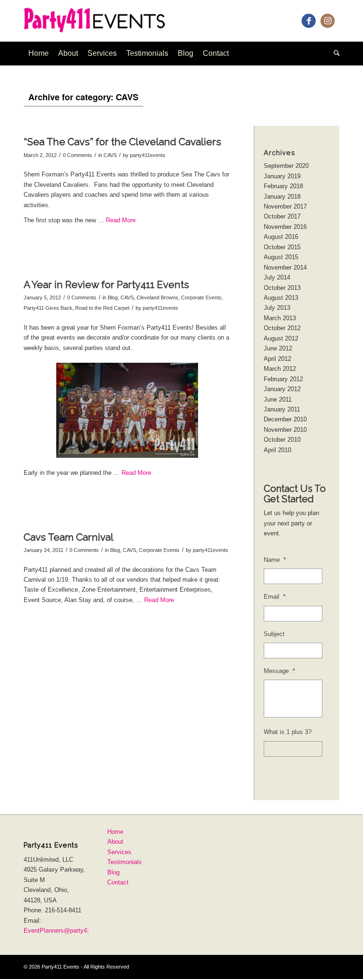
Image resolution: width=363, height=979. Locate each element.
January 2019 (282, 176)
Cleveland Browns (157, 297)
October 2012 (282, 328)
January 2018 (282, 196)
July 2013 (277, 307)
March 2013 (280, 318)
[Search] (334, 53)
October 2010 (282, 439)
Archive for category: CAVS (83, 97)
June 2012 (278, 348)
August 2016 (281, 236)
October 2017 (282, 216)
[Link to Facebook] (309, 21)
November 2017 (285, 206)
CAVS (110, 155)
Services (119, 852)
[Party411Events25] (103, 21)
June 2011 (278, 399)
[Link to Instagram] (327, 21)
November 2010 (285, 429)
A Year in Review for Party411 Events (106, 284)
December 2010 (285, 419)
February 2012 (283, 379)
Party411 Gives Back (48, 308)
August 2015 (281, 257)
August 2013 (281, 297)
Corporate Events (201, 297)
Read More (121, 220)
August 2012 (281, 338)
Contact (118, 882)
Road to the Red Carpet (102, 308)
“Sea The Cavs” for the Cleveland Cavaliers (122, 142)
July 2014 (277, 277)
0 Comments (77, 155)
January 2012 (282, 389)
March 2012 (280, 368)
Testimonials (124, 861)
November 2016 (285, 226)
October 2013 (282, 287)
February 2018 (283, 186)
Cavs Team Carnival (68, 537)
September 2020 (286, 165)
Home (115, 831)
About (115, 841)
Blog (113, 297)
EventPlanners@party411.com (65, 930)
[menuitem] (38, 53)
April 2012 (277, 358)
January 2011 (282, 409)
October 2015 (282, 247)
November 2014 (285, 267)
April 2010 (277, 450)
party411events (147, 155)
